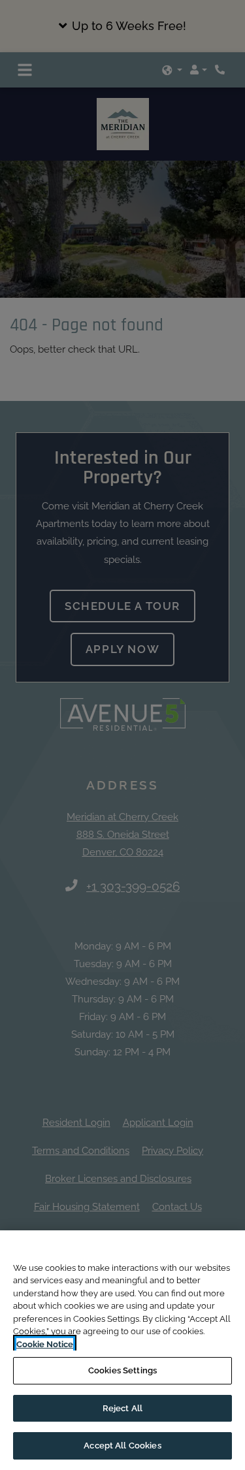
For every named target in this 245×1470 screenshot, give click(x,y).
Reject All (122, 1408)
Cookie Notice (44, 1344)
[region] (122, 1350)
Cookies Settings (122, 1370)
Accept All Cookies (122, 1445)
